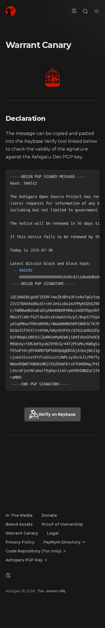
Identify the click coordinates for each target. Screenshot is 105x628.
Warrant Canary (22, 533)
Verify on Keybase (57, 414)
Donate (49, 515)
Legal (53, 533)
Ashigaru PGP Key (24, 559)
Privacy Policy (20, 542)
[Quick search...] (85, 11)
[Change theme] (74, 11)
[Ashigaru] (11, 11)
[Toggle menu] (96, 11)
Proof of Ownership (62, 524)
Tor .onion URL (52, 591)
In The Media (19, 515)
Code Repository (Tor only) (33, 551)
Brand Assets (19, 524)
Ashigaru (13, 591)
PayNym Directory (62, 542)
